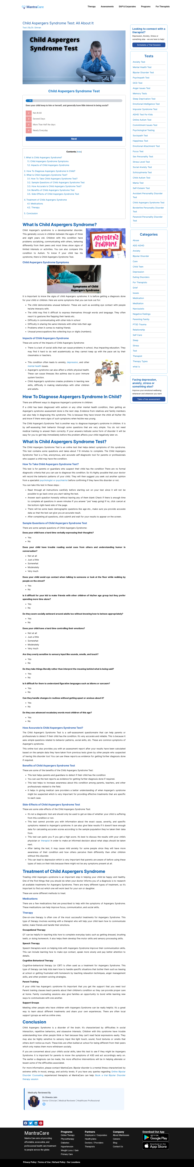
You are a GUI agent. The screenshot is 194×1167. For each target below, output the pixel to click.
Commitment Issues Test (145, 125)
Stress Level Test (141, 161)
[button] (25, 1123)
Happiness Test (140, 140)
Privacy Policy (29, 1162)
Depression (138, 271)
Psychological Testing (144, 130)
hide (79, 152)
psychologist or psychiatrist (54, 480)
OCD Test (137, 83)
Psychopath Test (141, 77)
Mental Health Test (142, 67)
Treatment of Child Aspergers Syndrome (45, 199)
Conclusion (31, 213)
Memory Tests (140, 93)
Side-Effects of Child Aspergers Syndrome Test (53, 194)
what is (136, 366)
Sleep (135, 340)
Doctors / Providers (94, 1142)
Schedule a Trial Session (149, 45)
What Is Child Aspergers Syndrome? (43, 157)
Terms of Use (44, 1162)
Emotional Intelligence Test (146, 104)
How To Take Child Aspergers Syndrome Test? (52, 178)
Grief (135, 287)
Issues (136, 293)
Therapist (137, 356)
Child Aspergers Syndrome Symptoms (47, 161)
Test (25, 27)
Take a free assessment (148, 399)
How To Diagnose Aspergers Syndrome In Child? (49, 171)
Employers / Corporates (96, 1135)
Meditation (138, 303)
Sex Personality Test (143, 156)
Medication (138, 298)
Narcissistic (138, 308)
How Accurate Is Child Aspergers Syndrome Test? (54, 186)
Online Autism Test (142, 119)
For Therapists (140, 282)
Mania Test (138, 183)
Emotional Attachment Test (146, 146)
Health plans (90, 1139)
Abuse (136, 240)
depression (72, 362)
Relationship (139, 329)
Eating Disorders (141, 277)
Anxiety (136, 250)
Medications (35, 203)
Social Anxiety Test (142, 167)
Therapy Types (140, 361)
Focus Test (138, 151)
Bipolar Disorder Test (143, 72)
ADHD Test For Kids (143, 114)
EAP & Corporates (127, 6)
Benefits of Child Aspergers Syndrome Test (51, 190)
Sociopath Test (140, 135)
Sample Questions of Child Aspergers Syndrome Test (56, 182)
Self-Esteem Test (141, 188)
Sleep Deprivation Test (144, 98)
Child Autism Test (141, 177)
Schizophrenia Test (142, 172)
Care (135, 261)
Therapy (33, 207)
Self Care (137, 335)
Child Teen (138, 266)
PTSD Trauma (139, 324)
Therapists (90, 1146)
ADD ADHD (138, 245)
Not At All (37, 113)
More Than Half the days (44, 124)
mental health (34, 366)
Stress (136, 345)
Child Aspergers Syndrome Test (148, 202)
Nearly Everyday (40, 130)
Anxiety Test (139, 62)
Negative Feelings (141, 314)
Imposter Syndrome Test (145, 109)
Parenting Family (141, 319)
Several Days (39, 119)
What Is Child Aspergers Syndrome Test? (45, 175)
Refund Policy (58, 1162)
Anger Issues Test (141, 88)
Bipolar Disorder (141, 256)
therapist (45, 840)
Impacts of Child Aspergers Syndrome (48, 165)
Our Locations (73, 1162)
